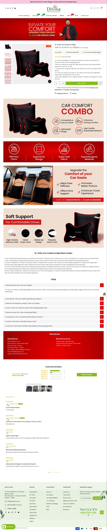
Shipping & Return (62, 93)
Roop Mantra (33, 492)
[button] (58, 57)
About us (49, 492)
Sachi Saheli (33, 506)
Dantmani (33, 504)
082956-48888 (11, 508)
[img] (9, 401)
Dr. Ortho (32, 495)
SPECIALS (70, 15)
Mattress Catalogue (52, 504)
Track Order (66, 495)
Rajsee (31, 521)
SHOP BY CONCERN (51, 15)
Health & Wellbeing (24, 15)
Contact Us (66, 492)
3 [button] (54, 472)
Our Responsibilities (52, 498)
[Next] (49, 64)
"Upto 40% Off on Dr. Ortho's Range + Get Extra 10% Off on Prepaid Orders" (53, 2)
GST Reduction (67, 506)
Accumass (33, 498)
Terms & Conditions (69, 504)
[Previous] (15, 64)
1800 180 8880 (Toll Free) (14, 505)
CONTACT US (84, 15)
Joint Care (35, 15)
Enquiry (74, 93)
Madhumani (33, 515)
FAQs (47, 506)
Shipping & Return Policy (70, 501)
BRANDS (62, 15)
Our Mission (49, 495)
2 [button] (51, 472)
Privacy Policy (67, 498)
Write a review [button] (87, 375)
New (43, 15)
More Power (33, 512)
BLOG (76, 15)
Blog (47, 509)
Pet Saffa (32, 501)
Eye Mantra (33, 509)
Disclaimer (66, 509)
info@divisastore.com (13, 501)
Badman (32, 518)
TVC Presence (50, 501)
